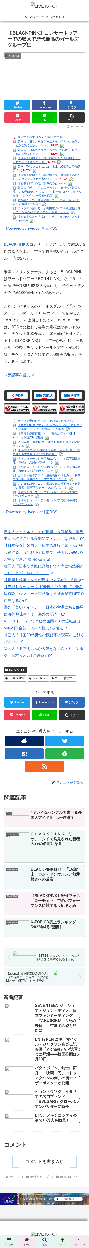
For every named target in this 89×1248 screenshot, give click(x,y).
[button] (72, 117)
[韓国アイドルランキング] (17, 408)
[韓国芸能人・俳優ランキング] (72, 408)
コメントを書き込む (44, 1161)
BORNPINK (40, 678)
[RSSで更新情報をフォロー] (44, 766)
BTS (15, 327)
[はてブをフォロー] (24, 753)
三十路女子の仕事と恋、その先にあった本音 (46, 420)
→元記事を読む (17, 375)
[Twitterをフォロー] (64, 741)
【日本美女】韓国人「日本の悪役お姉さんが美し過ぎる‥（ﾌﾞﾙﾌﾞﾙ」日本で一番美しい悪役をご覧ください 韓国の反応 (44, 552)
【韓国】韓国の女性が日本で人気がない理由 (42, 580)
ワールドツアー (65, 678)
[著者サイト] (24, 741)
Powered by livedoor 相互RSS (31, 228)
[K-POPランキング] (45, 408)
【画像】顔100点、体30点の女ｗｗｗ (42, 183)
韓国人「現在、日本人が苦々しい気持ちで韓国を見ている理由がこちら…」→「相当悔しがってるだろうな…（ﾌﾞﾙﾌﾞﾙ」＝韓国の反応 (47, 191)
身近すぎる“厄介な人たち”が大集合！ (41, 137)
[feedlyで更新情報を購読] (64, 753)
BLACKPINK (15, 244)
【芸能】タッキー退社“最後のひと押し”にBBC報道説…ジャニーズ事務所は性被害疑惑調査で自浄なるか (44, 594)
